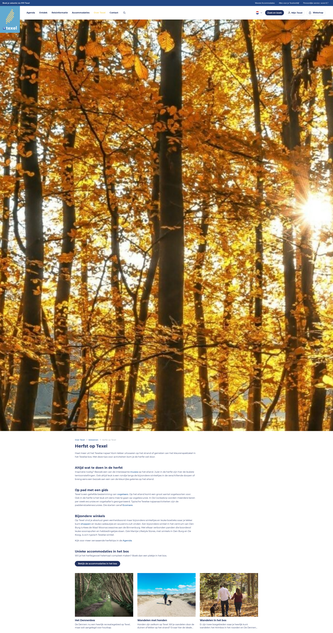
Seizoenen (93, 440)
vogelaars (122, 494)
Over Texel (80, 440)
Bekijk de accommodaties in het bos (97, 563)
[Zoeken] (124, 13)
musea (134, 472)
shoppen (86, 524)
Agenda (127, 540)
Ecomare (128, 505)
